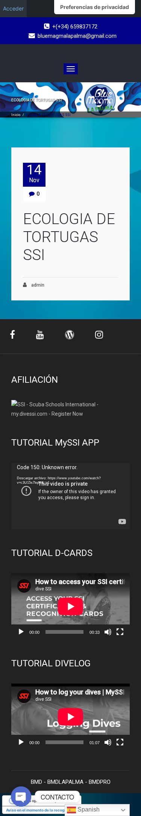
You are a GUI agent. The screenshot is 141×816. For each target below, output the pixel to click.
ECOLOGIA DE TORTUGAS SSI (69, 237)
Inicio (15, 115)
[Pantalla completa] (120, 632)
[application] (70, 496)
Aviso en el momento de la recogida (38, 810)
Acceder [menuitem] (13, 8)
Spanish (88, 809)
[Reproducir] (21, 632)
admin (37, 285)
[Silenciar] (108, 632)
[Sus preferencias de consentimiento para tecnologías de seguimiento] (94, 7)
